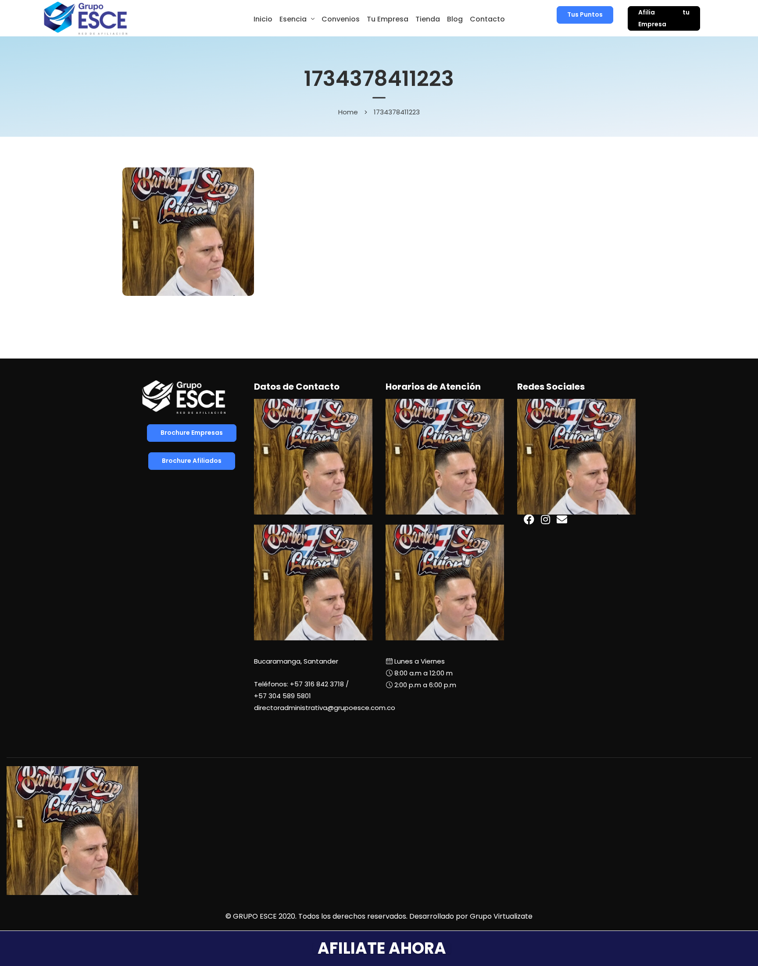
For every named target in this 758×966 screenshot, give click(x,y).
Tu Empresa (387, 19)
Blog (455, 19)
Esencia (293, 19)
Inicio (263, 19)
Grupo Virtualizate (501, 916)
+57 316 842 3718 (317, 684)
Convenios (341, 19)
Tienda (427, 19)
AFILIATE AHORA (382, 948)
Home (348, 111)
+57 (282, 695)
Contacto (487, 19)
